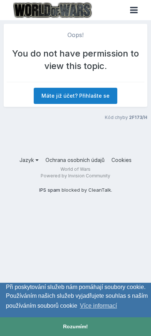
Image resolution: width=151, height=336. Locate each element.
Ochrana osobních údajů (74, 160)
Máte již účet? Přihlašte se (75, 96)
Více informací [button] (98, 306)
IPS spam (49, 190)
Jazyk (27, 160)
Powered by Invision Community (75, 175)
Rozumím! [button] (75, 326)
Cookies (121, 160)
